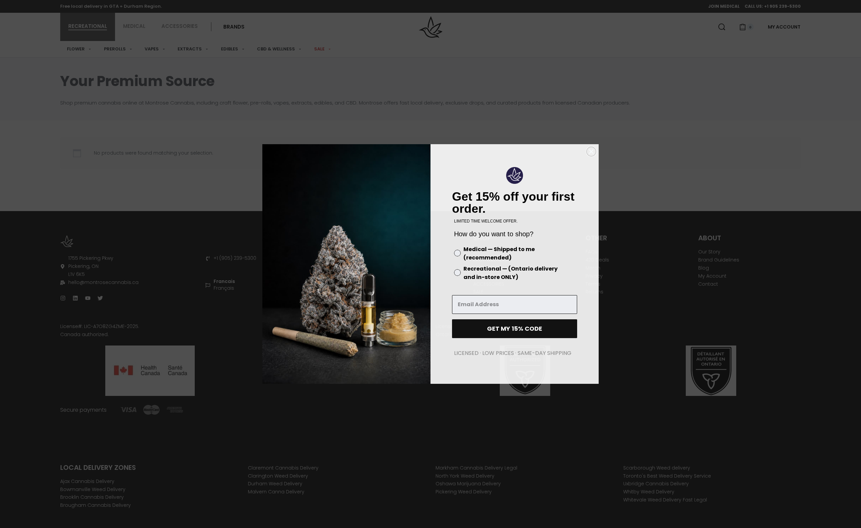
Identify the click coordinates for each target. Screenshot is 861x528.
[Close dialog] (591, 151)
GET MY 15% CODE (514, 328)
